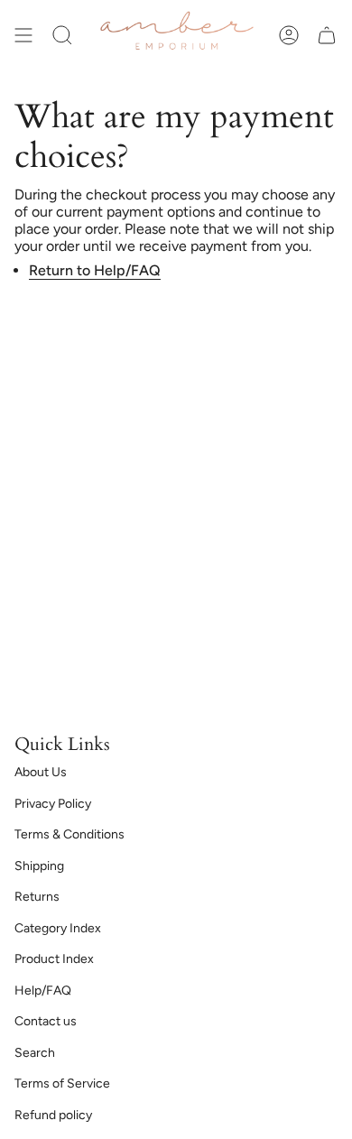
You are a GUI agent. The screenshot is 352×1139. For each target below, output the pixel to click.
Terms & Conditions (69, 834)
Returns (37, 896)
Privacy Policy (52, 803)
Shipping (39, 866)
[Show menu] (23, 35)
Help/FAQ (42, 990)
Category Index (57, 928)
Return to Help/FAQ (95, 270)
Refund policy (53, 1115)
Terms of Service (62, 1083)
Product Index (54, 959)
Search (34, 1052)
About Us (40, 772)
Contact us (45, 1021)
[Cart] (327, 35)
